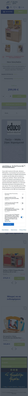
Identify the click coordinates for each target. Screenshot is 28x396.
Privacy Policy (22, 229)
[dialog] (14, 198)
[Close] (24, 166)
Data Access (14, 229)
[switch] (22, 198)
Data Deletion (5, 229)
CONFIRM (8, 224)
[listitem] (14, 194)
